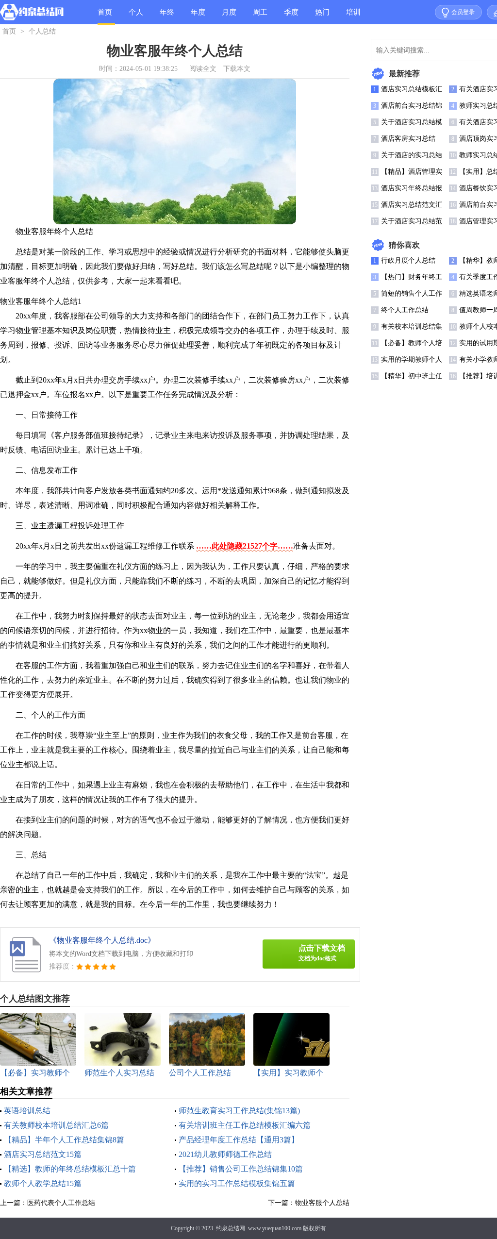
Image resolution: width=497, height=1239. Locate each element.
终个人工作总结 (405, 310)
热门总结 (322, 16)
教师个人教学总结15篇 (43, 1183)
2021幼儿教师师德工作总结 (225, 1154)
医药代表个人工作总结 (61, 1202)
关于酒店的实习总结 (411, 155)
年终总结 (167, 16)
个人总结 (136, 16)
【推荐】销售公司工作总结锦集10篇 (241, 1169)
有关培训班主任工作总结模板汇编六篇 (245, 1125)
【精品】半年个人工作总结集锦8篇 (64, 1140)
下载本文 (236, 68)
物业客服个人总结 (322, 1202)
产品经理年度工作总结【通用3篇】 (239, 1140)
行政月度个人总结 (408, 260)
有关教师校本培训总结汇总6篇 (56, 1125)
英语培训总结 (27, 1110)
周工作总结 (260, 16)
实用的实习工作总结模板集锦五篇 (237, 1183)
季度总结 (291, 16)
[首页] (32, 14)
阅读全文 (202, 68)
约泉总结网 (230, 1228)
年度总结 (198, 16)
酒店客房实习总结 (408, 138)
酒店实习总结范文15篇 (43, 1154)
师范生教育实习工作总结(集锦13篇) (239, 1110)
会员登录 (463, 12)
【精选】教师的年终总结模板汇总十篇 (70, 1169)
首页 (105, 12)
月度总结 (229, 16)
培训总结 (353, 16)
